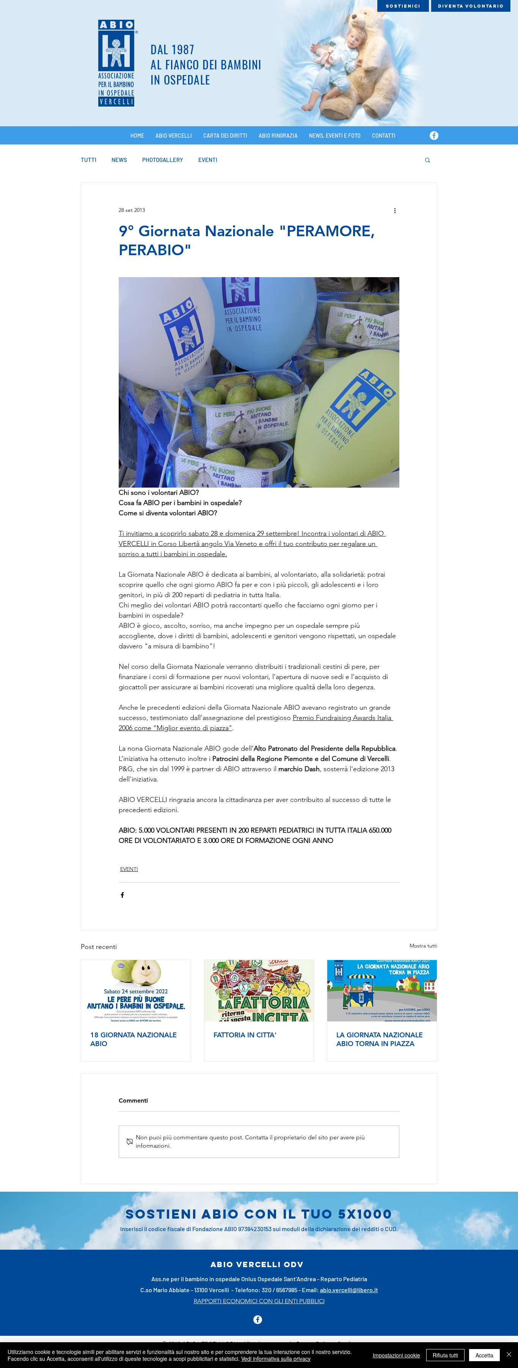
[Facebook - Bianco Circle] (434, 135)
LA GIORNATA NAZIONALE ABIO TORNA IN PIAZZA (379, 1039)
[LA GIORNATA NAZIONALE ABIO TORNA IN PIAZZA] (382, 990)
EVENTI (207, 159)
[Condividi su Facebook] (122, 895)
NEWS (119, 159)
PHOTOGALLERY (162, 159)
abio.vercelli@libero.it (349, 1289)
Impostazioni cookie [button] (396, 1355)
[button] (427, 160)
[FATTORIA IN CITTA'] (259, 990)
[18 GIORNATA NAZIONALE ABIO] (136, 990)
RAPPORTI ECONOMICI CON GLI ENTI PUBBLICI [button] (259, 1301)
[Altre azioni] (394, 210)
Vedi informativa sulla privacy (276, 1358)
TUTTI (88, 159)
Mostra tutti (423, 945)
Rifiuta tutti (445, 1355)
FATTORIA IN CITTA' (244, 1035)
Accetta (484, 1355)
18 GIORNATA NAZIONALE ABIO (133, 1039)
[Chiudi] (508, 1355)
